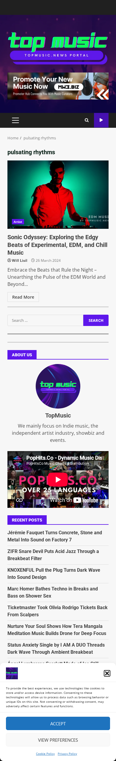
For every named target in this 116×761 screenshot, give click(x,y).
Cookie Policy (45, 753)
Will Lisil (19, 260)
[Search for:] (45, 320)
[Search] (87, 120)
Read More (23, 297)
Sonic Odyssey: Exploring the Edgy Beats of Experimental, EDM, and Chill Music (58, 194)
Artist (18, 222)
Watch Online (101, 120)
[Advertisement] (58, 85)
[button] (107, 673)
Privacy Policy (67, 753)
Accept (58, 724)
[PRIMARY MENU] (15, 120)
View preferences (58, 740)
